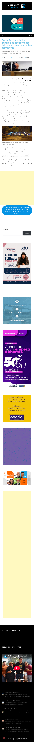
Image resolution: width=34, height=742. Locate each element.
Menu (30, 35)
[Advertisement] (17, 188)
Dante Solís (28, 81)
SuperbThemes (17, 739)
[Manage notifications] (4, 738)
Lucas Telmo (22, 79)
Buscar (5, 229)
